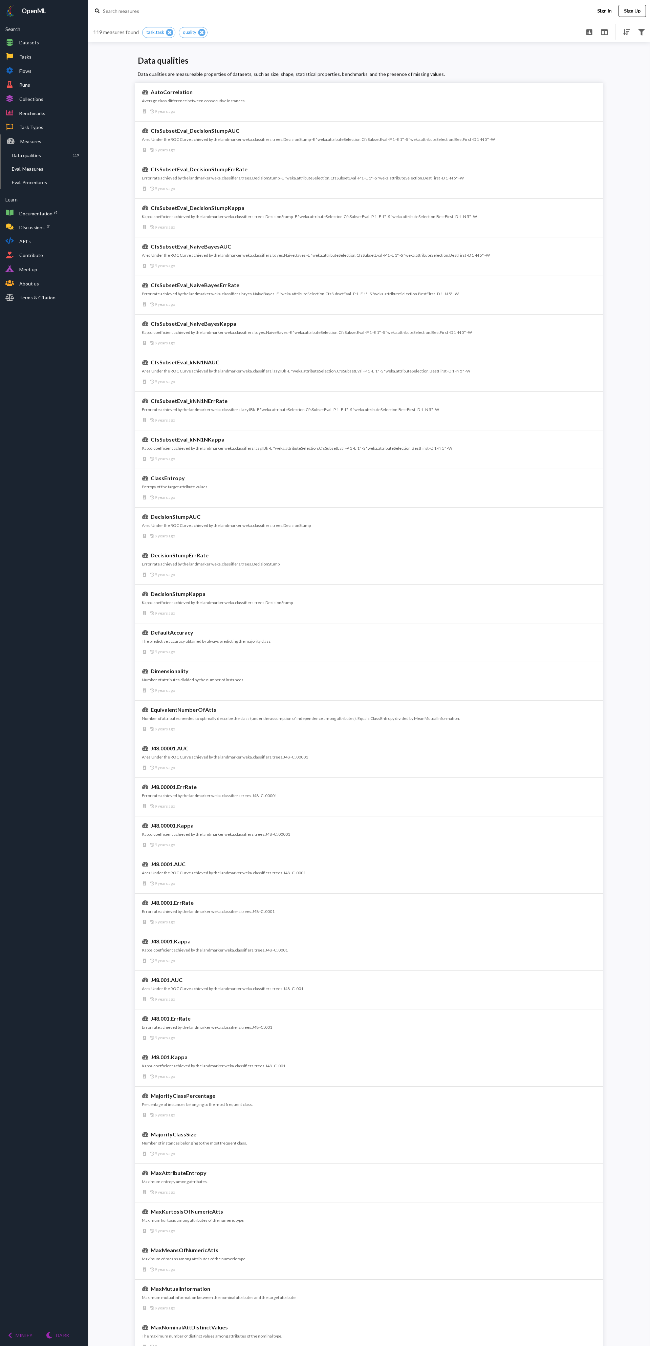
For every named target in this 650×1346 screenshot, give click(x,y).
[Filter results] (641, 32)
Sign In (604, 11)
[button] (158, 32)
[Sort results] (624, 32)
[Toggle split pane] (604, 32)
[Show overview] (589, 32)
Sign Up (632, 11)
